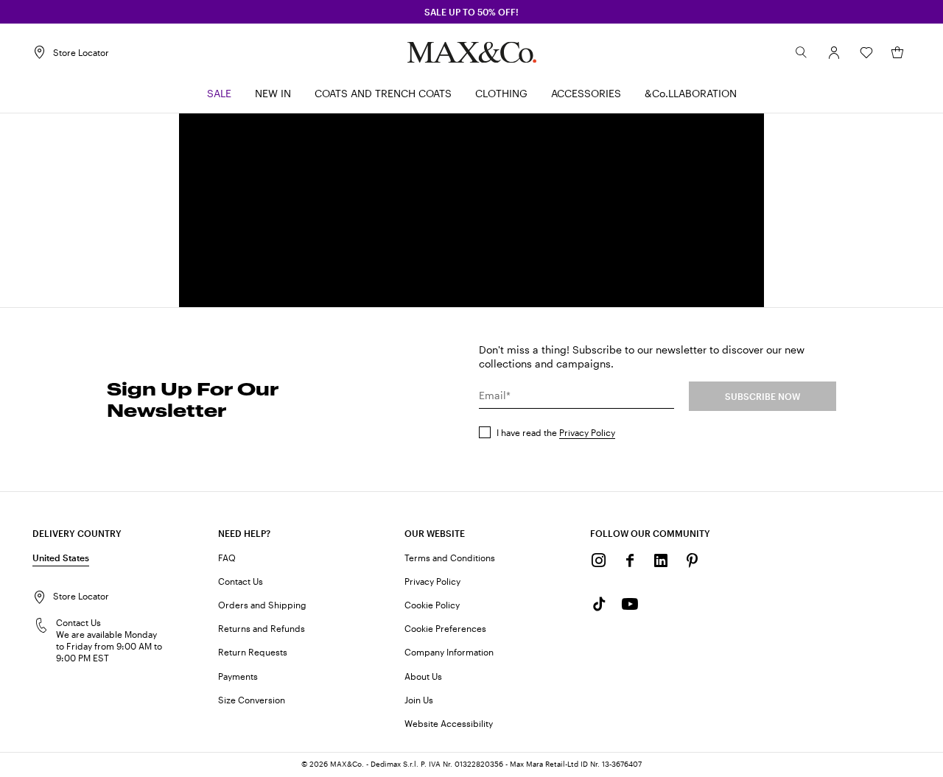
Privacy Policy (587, 432)
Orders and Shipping (262, 605)
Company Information (449, 652)
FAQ (227, 557)
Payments (238, 676)
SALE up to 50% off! (471, 12)
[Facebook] (630, 560)
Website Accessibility (448, 723)
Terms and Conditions (449, 557)
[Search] (801, 52)
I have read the (556, 432)
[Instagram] (599, 560)
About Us (423, 676)
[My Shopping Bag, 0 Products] (897, 52)
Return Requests (252, 652)
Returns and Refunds (261, 628)
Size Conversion (251, 700)
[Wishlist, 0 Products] (866, 52)
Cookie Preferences (445, 628)
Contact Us (240, 581)
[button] (834, 52)
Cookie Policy (432, 605)
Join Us (418, 700)
